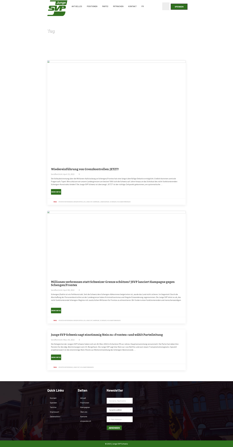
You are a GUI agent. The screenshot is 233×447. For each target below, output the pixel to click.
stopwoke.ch (85, 421)
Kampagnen (85, 407)
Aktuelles (77, 6)
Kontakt (132, 6)
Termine (53, 407)
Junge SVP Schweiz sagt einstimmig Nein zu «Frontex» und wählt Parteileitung (107, 334)
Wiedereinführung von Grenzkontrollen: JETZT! (85, 169)
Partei (105, 6)
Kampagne (96, 202)
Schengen (113, 202)
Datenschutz (55, 416)
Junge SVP (89, 202)
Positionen (92, 6)
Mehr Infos (56, 192)
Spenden (179, 6)
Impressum (54, 412)
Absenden (114, 428)
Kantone (83, 416)
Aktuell (83, 398)
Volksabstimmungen (123, 202)
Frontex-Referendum (65, 202)
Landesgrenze (104, 202)
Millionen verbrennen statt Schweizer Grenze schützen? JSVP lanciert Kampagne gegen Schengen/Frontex (113, 283)
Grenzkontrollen (79, 202)
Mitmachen (118, 6)
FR (142, 6)
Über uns (83, 412)
